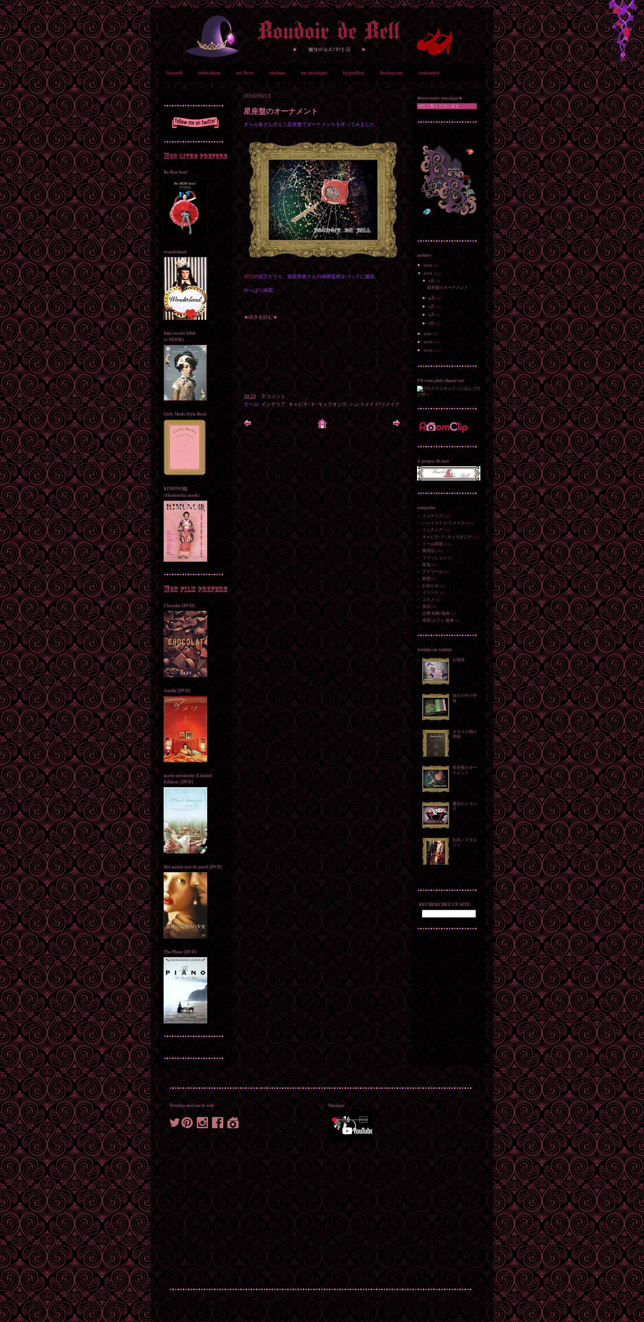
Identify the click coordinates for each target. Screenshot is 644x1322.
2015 (428, 350)
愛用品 (428, 551)
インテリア (273, 404)
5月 (431, 281)
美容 (426, 607)
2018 (428, 274)
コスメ (428, 600)
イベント (430, 593)
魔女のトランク (464, 806)
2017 (428, 334)
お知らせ (430, 586)
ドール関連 (432, 544)
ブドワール (432, 572)
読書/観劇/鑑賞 (436, 613)
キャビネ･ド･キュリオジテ (317, 404)
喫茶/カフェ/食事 (438, 621)
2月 (431, 315)
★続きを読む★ (261, 317)
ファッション (434, 558)
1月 (431, 323)
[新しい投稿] (247, 425)
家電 (426, 565)
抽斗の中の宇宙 (464, 698)
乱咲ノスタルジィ (464, 842)
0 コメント (273, 396)
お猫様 (458, 660)
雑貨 (426, 579)
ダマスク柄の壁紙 (464, 734)
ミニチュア (432, 530)
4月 (432, 298)
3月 (431, 307)
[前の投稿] (396, 425)
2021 (428, 265)
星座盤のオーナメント (281, 111)
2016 (428, 342)
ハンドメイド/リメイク (375, 404)
